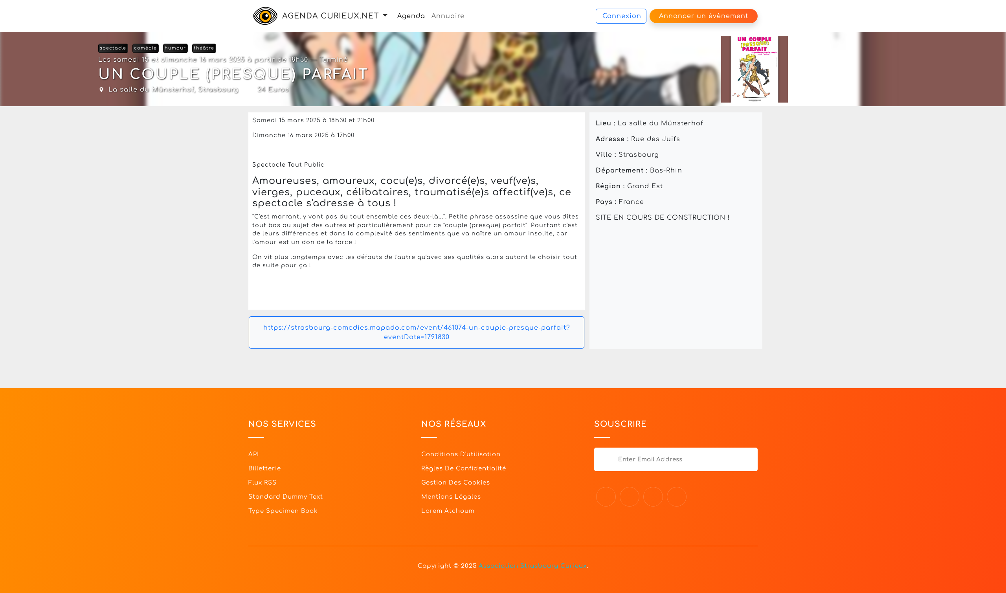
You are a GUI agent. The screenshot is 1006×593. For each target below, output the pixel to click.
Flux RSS (262, 482)
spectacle (113, 48)
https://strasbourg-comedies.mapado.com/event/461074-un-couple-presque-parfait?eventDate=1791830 (416, 332)
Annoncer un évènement (703, 16)
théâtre (204, 48)
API (253, 454)
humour (175, 48)
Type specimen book (283, 511)
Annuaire (447, 16)
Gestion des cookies (455, 482)
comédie (145, 48)
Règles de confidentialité (463, 468)
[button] (385, 15)
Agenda (411, 16)
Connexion (621, 16)
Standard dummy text (285, 497)
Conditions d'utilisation (461, 454)
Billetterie (264, 468)
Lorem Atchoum (448, 511)
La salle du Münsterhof (151, 89)
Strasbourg (218, 89)
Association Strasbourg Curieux (533, 566)
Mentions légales (451, 497)
